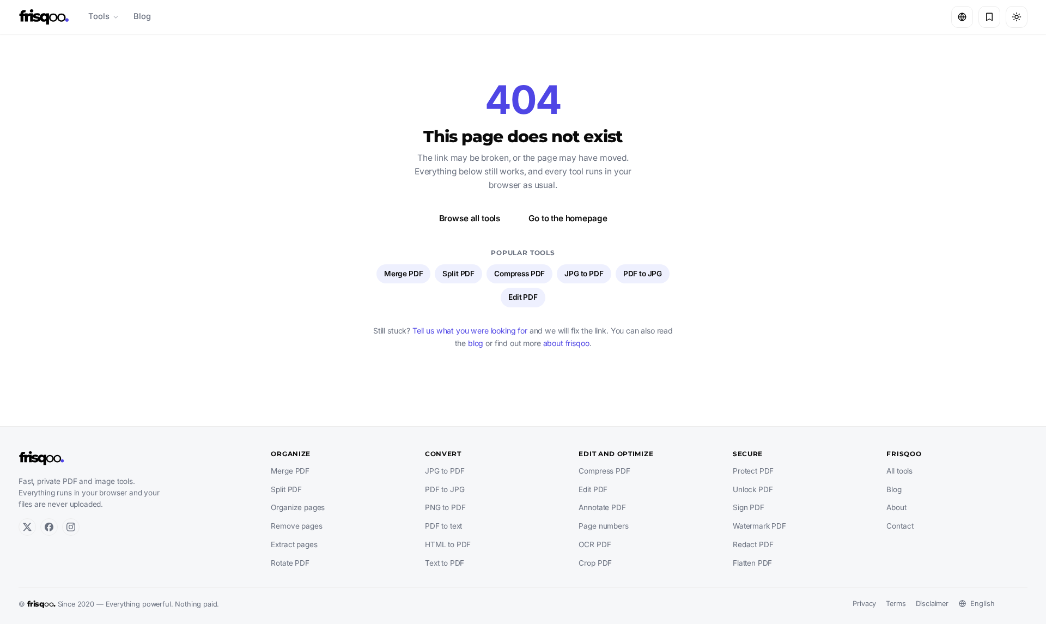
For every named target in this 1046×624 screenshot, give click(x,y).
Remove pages (296, 526)
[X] (27, 527)
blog (475, 343)
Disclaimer (932, 603)
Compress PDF (519, 273)
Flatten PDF (752, 563)
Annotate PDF (602, 507)
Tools (99, 16)
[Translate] (962, 17)
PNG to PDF (445, 507)
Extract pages (294, 544)
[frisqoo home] (44, 17)
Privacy (864, 603)
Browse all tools (470, 218)
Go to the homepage (567, 218)
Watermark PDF (759, 526)
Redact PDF (753, 544)
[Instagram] (71, 527)
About (896, 507)
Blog (141, 16)
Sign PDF (748, 507)
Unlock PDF (753, 489)
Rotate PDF (290, 563)
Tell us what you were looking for (469, 330)
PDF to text (443, 526)
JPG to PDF (583, 273)
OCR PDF (595, 544)
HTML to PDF (448, 544)
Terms (895, 603)
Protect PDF (753, 471)
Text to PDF (444, 563)
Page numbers (603, 526)
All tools (899, 471)
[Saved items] (989, 17)
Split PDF (458, 273)
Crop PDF (595, 563)
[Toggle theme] (1016, 17)
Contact (899, 526)
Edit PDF (523, 297)
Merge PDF (403, 273)
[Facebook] (49, 527)
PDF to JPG (642, 273)
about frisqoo (566, 343)
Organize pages (298, 507)
